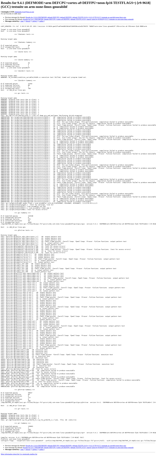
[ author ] (41, 21)
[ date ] (22, 21)
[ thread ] (28, 21)
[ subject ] (34, 21)
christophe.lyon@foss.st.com (24, 12)
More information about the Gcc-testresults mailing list (19, 454)
